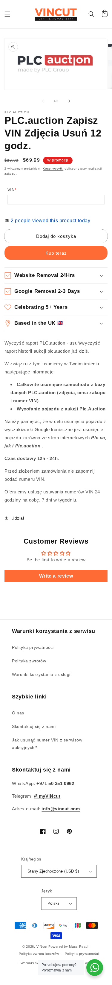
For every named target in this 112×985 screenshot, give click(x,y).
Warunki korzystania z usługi (41, 674)
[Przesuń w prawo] (69, 101)
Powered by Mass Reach (69, 946)
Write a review (56, 575)
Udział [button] (17, 518)
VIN (11, 189)
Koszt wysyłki (53, 168)
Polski (53, 903)
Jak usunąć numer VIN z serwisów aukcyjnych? (47, 744)
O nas (18, 712)
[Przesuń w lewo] (43, 101)
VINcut (41, 946)
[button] (7, 14)
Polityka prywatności (33, 647)
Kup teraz (56, 253)
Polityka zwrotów (29, 660)
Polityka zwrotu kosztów (39, 954)
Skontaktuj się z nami (34, 726)
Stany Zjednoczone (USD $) (53, 871)
